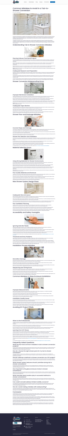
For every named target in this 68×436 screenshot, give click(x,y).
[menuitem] (25, 2)
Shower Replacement (38, 419)
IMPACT (20, 434)
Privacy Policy (53, 433)
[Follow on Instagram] (14, 429)
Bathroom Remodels (38, 421)
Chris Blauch (15, 12)
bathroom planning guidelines (32, 338)
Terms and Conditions (47, 433)
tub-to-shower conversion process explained (42, 145)
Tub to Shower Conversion (39, 420)
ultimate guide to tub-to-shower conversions (43, 340)
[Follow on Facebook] (13, 429)
